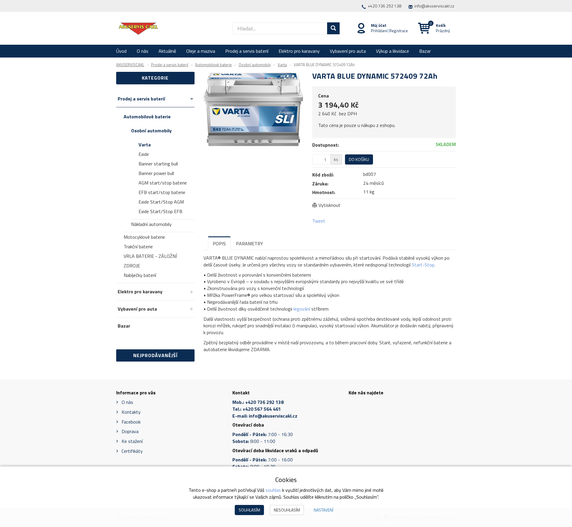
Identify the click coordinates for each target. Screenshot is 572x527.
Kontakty (131, 412)
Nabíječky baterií (140, 275)
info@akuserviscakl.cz (434, 6)
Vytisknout (329, 205)
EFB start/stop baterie (162, 192)
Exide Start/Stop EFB (160, 211)
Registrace (398, 31)
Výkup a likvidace (392, 51)
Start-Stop (423, 264)
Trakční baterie (138, 246)
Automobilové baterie (147, 116)
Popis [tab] (219, 243)
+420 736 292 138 (384, 6)
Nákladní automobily (151, 224)
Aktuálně (167, 51)
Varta (145, 144)
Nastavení (323, 510)
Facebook (131, 421)
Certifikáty (132, 451)
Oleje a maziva (200, 51)
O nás (142, 51)
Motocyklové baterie (144, 237)
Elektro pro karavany (299, 51)
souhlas (273, 490)
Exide (144, 154)
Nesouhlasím (287, 510)
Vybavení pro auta (348, 51)
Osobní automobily (151, 130)
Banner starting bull (158, 163)
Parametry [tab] (249, 243)
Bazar (425, 51)
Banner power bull (156, 173)
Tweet (318, 221)
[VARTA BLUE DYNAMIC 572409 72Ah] (253, 109)
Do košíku (359, 159)
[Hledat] (333, 28)
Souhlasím (249, 510)
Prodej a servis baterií (246, 51)
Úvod (121, 51)
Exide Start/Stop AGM (161, 201)
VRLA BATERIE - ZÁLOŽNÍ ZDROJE (150, 260)
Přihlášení (379, 31)
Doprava (130, 431)
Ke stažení (132, 441)
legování (301, 308)
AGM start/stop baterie (163, 182)
